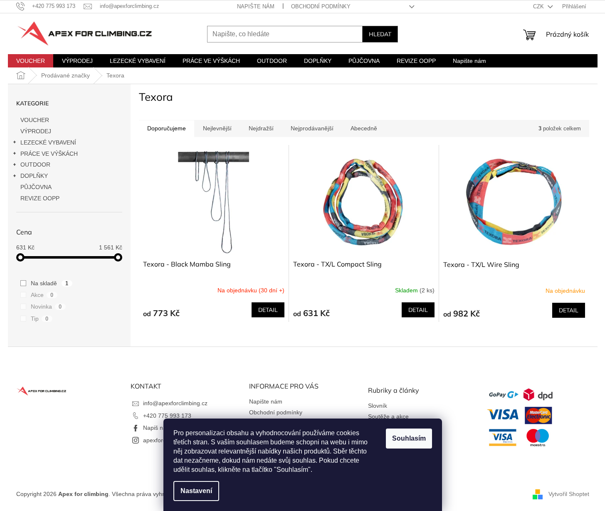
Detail (268, 310)
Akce (42, 295)
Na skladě (50, 283)
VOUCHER (34, 120)
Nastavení (196, 490)
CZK (539, 6)
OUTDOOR (35, 164)
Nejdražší (261, 128)
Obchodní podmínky (321, 6)
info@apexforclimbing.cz (175, 403)
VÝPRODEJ (35, 131)
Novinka (46, 306)
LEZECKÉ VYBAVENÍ (48, 142)
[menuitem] (30, 60)
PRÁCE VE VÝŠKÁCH (49, 153)
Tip (40, 318)
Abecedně (364, 128)
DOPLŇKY (34, 175)
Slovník (377, 405)
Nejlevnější (217, 128)
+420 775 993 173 (167, 415)
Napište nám (255, 6)
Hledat (380, 34)
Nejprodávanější (312, 128)
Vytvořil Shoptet (568, 493)
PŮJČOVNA (36, 187)
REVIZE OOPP (39, 198)
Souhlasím (409, 438)
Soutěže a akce (388, 416)
